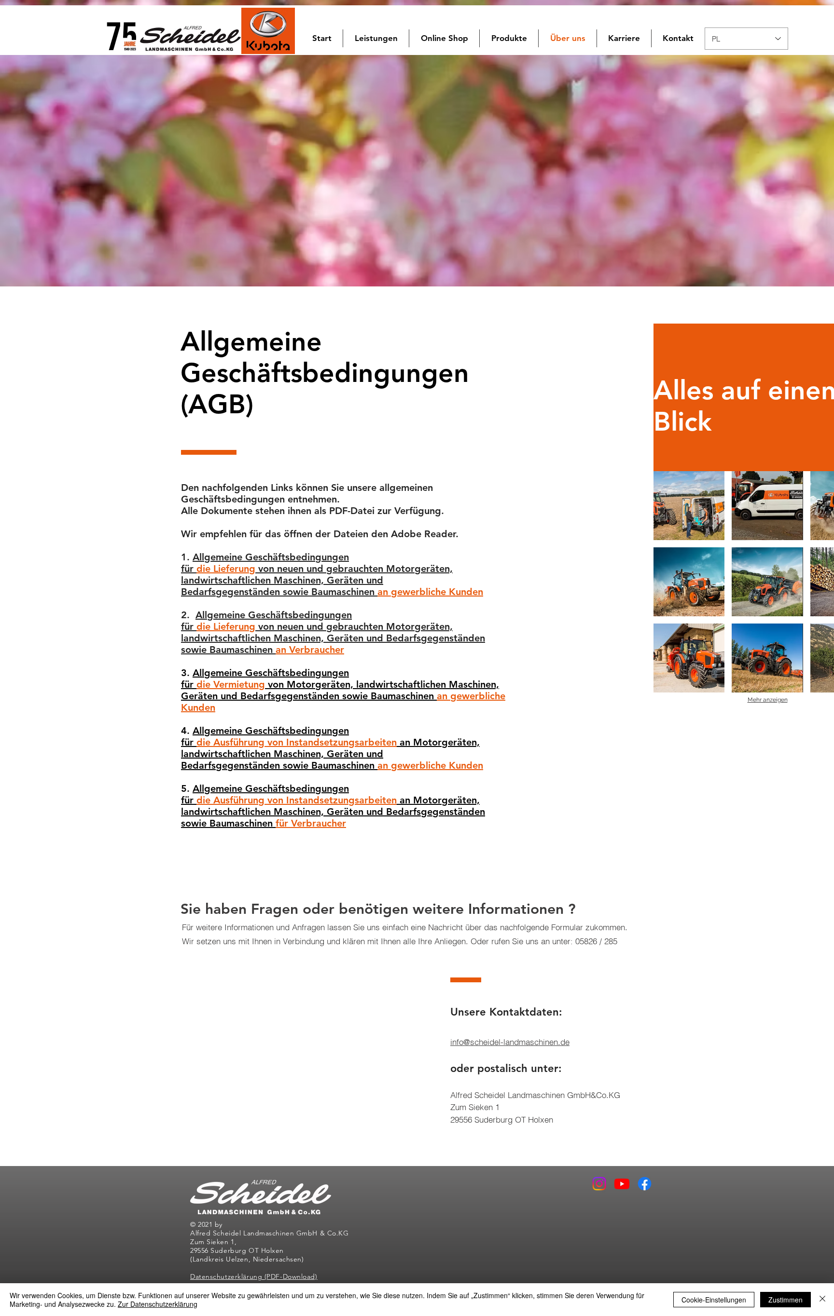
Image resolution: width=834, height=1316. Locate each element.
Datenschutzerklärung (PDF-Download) (254, 1276)
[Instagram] (599, 1184)
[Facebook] (644, 1184)
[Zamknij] (822, 1299)
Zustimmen (785, 1299)
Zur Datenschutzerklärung (157, 1304)
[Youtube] (622, 1184)
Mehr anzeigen (768, 699)
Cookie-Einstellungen (713, 1299)
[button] (444, 38)
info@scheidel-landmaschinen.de (510, 1042)
